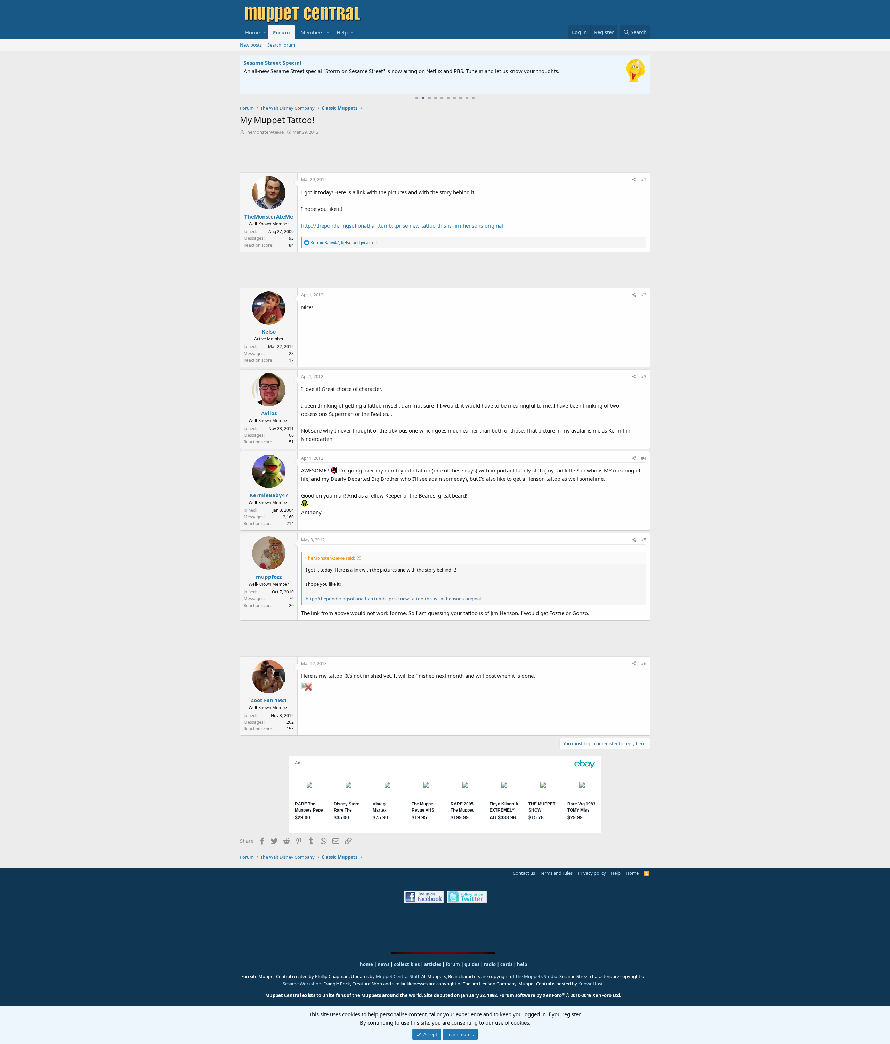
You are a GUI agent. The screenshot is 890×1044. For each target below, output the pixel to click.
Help (342, 32)
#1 (643, 179)
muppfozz (269, 576)
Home (252, 32)
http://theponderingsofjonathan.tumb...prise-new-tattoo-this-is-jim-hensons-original (402, 225)
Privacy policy (592, 873)
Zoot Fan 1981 (269, 700)
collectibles (407, 964)
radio (490, 964)
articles (433, 964)
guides (471, 964)
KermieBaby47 (269, 495)
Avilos (269, 413)
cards (506, 964)
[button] (264, 32)
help (522, 964)
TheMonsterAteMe (264, 132)
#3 (643, 376)
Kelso (269, 331)
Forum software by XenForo (560, 995)
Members (311, 32)
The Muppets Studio (536, 976)
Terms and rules (556, 873)
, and (343, 243)
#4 (643, 458)
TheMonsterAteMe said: (330, 558)
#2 (643, 295)
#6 (643, 663)
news (383, 964)
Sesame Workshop (302, 983)
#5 (643, 540)
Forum (281, 32)
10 (473, 98)
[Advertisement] (445, 154)
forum (453, 964)
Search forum (281, 45)
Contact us (524, 873)
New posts (251, 45)
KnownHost (590, 983)
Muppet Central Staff (397, 976)
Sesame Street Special (272, 62)
